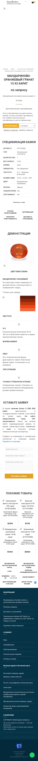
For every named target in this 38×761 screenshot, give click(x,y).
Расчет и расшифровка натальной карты (18, 683)
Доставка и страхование (12, 612)
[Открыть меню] (2, 1)
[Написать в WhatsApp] (32, 755)
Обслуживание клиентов (19, 757)
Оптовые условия (9, 659)
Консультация (11, 126)
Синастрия (7, 687)
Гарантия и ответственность (13, 625)
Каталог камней (19, 752)
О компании (19, 753)
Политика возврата (10, 607)
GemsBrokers (14, 2)
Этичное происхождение (12, 654)
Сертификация (27, 212)
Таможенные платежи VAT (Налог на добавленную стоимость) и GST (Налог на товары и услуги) (18, 618)
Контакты (19, 755)
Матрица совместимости (12, 677)
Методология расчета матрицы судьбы (28, 565)
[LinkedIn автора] (35, 583)
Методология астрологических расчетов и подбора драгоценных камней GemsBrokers (18, 694)
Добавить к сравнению (11, 130)
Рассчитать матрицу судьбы (13, 673)
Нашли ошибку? (28, 577)
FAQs (5, 640)
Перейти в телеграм (11, 441)
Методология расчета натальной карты (9, 565)
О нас (9, 571)
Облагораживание (10, 649)
